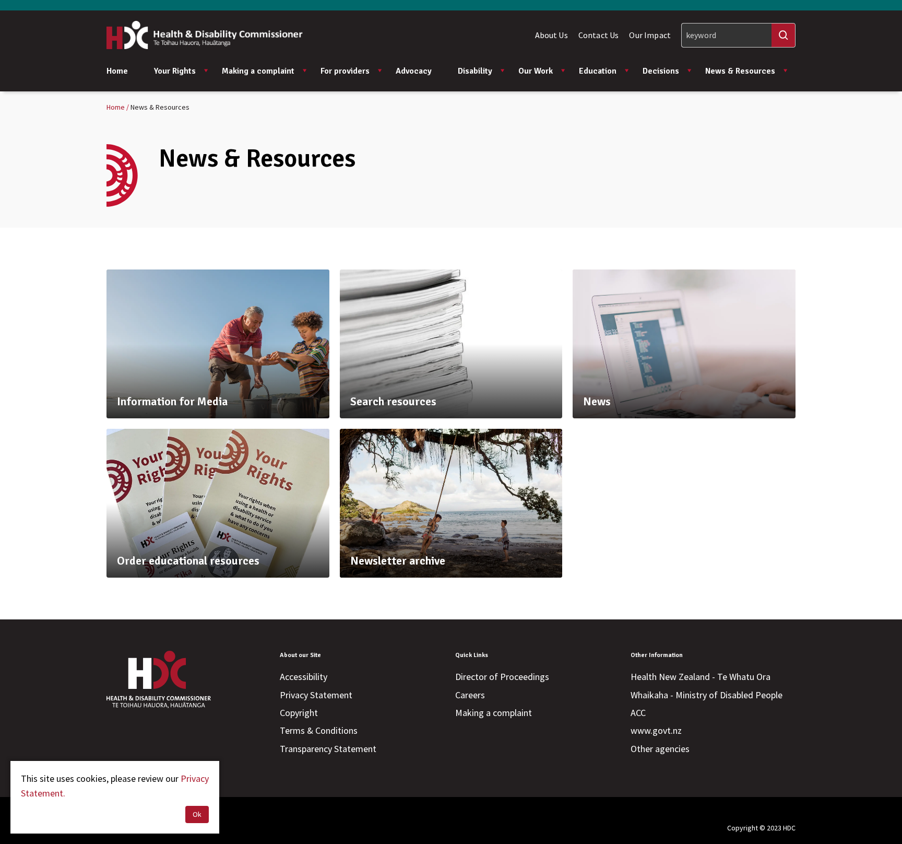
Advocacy (414, 71)
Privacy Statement (316, 695)
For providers (345, 71)
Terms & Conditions (319, 730)
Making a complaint (258, 71)
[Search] (783, 35)
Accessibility (303, 677)
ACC (638, 713)
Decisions (661, 71)
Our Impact (650, 35)
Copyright (299, 713)
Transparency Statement (328, 749)
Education (597, 71)
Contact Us (598, 35)
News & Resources (740, 71)
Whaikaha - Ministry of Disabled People (706, 695)
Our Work (535, 71)
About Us (551, 35)
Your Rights (175, 71)
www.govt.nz (656, 730)
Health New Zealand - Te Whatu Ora (700, 677)
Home (117, 71)
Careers (470, 695)
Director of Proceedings (502, 677)
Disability (475, 71)
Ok (197, 814)
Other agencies (660, 749)
